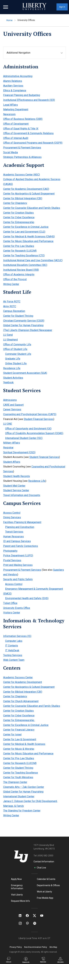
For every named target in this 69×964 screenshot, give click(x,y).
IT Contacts (11, 645)
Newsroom (9, 114)
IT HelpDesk (12, 650)
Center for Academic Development (22, 682)
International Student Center (18, 796)
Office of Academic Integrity (18, 274)
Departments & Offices (48, 885)
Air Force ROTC (11, 301)
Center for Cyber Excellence (18, 217)
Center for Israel (12, 734)
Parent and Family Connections (20, 546)
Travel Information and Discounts (21, 495)
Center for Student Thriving (18, 315)
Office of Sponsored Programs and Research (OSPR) (32, 142)
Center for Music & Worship (18, 748)
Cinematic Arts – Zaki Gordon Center (23, 787)
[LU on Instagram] (21, 923)
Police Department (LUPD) (18, 555)
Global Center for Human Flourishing (23, 325)
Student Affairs (11, 461)
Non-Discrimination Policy (35, 947)
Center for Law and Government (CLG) (24, 231)
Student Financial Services (38, 419)
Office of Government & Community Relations (28, 133)
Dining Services (12, 517)
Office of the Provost (15, 279)
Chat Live (41, 867)
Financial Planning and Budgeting (21, 95)
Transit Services (14, 531)
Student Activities (13, 377)
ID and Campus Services (17, 541)
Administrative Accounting (17, 76)
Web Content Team (13, 659)
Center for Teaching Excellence (20, 772)
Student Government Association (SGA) (25, 372)
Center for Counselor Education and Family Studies (31, 207)
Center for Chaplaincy (15, 203)
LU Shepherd (10, 339)
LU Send (8, 334)
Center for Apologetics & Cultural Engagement (29, 193)
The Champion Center (15, 782)
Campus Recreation (14, 311)
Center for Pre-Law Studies (18, 246)
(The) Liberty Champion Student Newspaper (27, 330)
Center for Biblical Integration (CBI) (22, 198)
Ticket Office (10, 603)
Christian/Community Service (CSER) (23, 320)
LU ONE (7, 423)
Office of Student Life (15, 349)
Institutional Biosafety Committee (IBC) (25, 265)
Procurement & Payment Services (22, 147)
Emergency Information (17, 887)
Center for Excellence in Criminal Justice (25, 226)
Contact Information (44, 861)
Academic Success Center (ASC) (21, 174)
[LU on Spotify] (36, 923)
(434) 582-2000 (45, 855)
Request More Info (20, 901)
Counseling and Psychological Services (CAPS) (29, 414)
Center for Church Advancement (21, 701)
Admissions (10, 399)
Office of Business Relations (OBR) (23, 118)
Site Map (53, 947)
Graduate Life (12, 358)
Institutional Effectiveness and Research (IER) (29, 99)
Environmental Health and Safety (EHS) (26, 598)
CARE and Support (13, 404)
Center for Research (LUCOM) (20, 250)
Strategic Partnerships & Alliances (22, 157)
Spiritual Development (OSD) (19, 452)
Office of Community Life (17, 344)
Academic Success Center (18, 677)
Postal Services (12, 560)
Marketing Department (15, 109)
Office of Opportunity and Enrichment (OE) (28, 428)
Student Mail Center (14, 485)
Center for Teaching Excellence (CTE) (24, 255)
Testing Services (12, 655)
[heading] (36, 53)
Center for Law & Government (19, 739)
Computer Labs (13, 640)
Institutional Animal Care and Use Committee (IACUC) (33, 260)
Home (9, 20)
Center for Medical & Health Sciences (24, 744)
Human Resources (13, 536)
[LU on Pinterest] (28, 923)
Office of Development (16, 123)
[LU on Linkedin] (21, 915)
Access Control (11, 512)
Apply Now (16, 879)
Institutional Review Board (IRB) (21, 269)
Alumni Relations (12, 81)
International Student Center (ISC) (24, 438)
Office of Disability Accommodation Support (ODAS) (34, 433)
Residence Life (11, 368)
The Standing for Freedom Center (21, 810)
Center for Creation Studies (18, 212)
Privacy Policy (16, 947)
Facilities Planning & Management (22, 522)
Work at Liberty (44, 891)
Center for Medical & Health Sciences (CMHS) (29, 236)
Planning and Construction (19, 527)
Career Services (12, 409)
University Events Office (16, 607)
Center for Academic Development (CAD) (26, 188)
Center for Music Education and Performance (28, 241)
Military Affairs (11, 442)
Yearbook (8, 382)
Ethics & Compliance (14, 90)
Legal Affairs (10, 104)
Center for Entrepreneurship (18, 222)
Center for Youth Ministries (18, 777)
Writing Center (11, 284)
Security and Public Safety (18, 579)
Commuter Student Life (18, 353)
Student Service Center (16, 490)
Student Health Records (16, 476)
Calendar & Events (46, 879)
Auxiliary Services (13, 85)
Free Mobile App (45, 898)
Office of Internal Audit (15, 138)
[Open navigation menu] (5, 7)
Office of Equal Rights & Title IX (20, 128)
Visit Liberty (17, 894)
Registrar (8, 447)
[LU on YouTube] (43, 915)
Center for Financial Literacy (18, 729)
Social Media (10, 152)
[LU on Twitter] (36, 915)
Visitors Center (11, 612)
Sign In (62, 7)
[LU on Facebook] (29, 915)
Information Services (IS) (17, 636)
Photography (10, 550)
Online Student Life (16, 363)
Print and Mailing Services (18, 565)
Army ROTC (9, 306)
